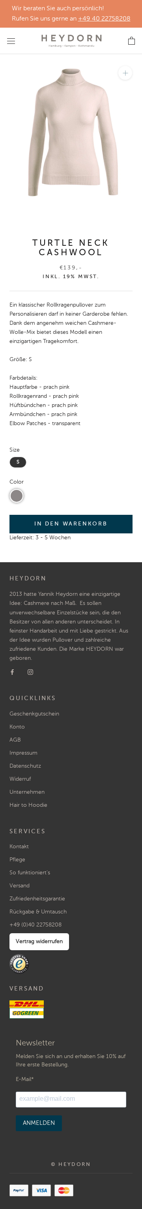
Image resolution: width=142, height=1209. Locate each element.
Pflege (17, 859)
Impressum (23, 753)
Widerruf (20, 779)
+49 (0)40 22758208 (35, 925)
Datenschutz (25, 766)
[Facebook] (12, 671)
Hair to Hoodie (28, 805)
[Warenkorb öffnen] (131, 41)
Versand (19, 886)
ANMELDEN (39, 1123)
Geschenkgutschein (34, 714)
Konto (17, 727)
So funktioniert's (29, 873)
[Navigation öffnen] (11, 40)
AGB (15, 740)
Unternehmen (27, 792)
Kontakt (19, 846)
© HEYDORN (71, 1164)
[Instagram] (30, 671)
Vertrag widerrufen (39, 941)
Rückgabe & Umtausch (38, 912)
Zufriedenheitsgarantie (37, 899)
